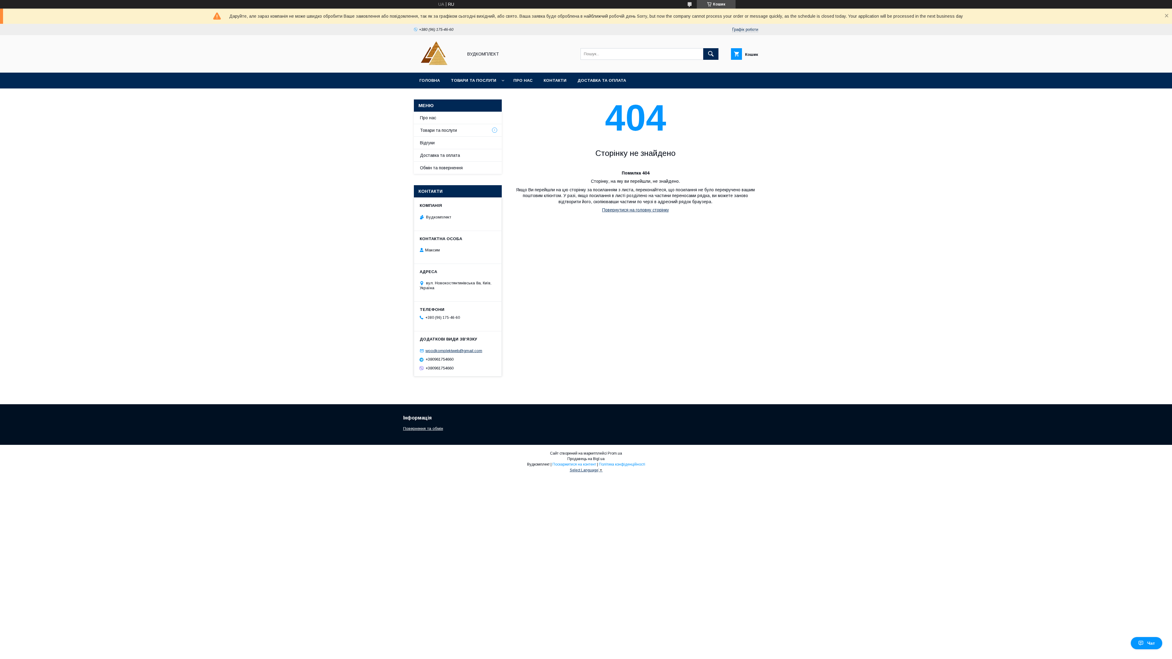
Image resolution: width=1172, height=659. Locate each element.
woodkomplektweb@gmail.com (453, 350)
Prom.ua (615, 453)
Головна (429, 80)
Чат (1151, 643)
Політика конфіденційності (622, 464)
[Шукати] (710, 54)
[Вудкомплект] (437, 64)
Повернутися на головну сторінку (635, 209)
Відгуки (427, 142)
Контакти (555, 80)
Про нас (523, 80)
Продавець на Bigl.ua (586, 459)
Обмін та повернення (441, 167)
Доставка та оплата (601, 80)
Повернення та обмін (423, 428)
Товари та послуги (473, 80)
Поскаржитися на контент (574, 464)
